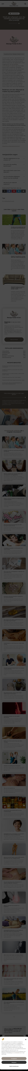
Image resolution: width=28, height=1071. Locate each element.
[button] (26, 1039)
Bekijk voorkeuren (14, 1066)
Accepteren (14, 1058)
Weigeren (14, 1062)
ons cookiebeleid (16, 1052)
